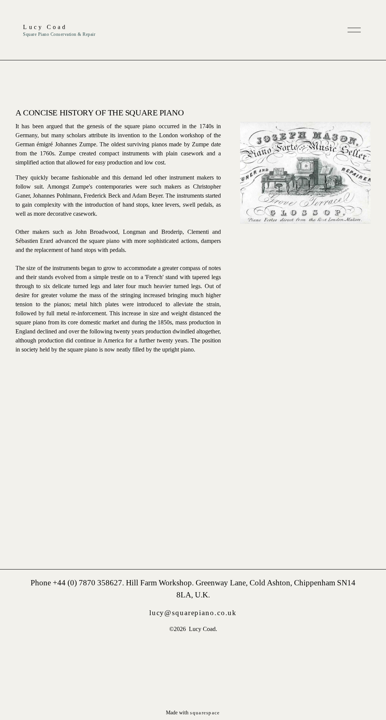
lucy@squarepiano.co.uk (193, 613)
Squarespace (205, 712)
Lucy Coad (45, 27)
